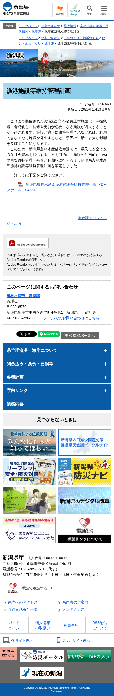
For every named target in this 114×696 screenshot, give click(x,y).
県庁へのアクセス (23, 602)
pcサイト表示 (22, 641)
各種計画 (15, 377)
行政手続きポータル (74, 10)
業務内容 (15, 404)
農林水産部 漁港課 (23, 296)
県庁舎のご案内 (75, 602)
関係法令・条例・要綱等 (30, 364)
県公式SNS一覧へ (80, 335)
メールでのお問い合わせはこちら (71, 318)
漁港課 (36, 31)
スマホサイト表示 (76, 641)
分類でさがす (50, 26)
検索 (89, 10)
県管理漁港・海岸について (32, 350)
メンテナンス (73, 609)
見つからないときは (57, 419)
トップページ (28, 26)
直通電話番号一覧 (23, 609)
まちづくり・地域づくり (81, 38)
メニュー (104, 10)
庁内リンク (17, 390)
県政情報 (70, 26)
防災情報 (59, 10)
